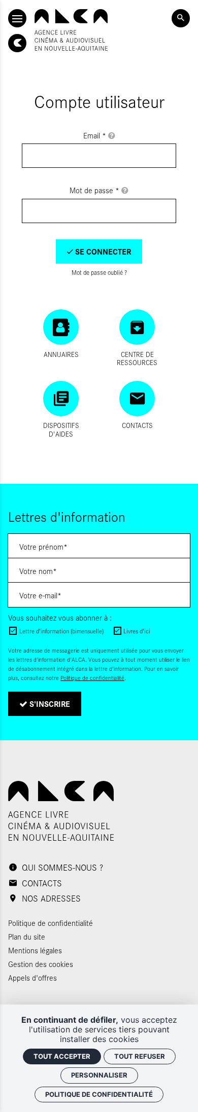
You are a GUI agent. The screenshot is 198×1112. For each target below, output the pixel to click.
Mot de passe (94, 190)
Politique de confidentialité (92, 677)
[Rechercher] (181, 18)
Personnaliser (99, 1075)
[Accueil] (71, 30)
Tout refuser (139, 1056)
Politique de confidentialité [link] (99, 1094)
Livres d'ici (136, 631)
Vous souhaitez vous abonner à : (60, 617)
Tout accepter (62, 1056)
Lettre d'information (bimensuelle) (61, 631)
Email (94, 135)
